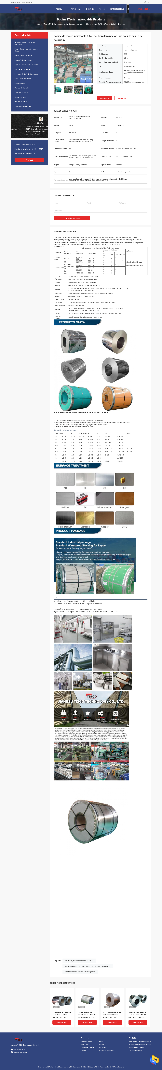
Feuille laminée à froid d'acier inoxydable (25, 43)
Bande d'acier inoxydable (23, 60)
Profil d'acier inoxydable (23, 79)
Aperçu (39, 24)
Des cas (101, 1044)
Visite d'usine (85, 1044)
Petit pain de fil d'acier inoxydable (26, 74)
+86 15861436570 (37, 149)
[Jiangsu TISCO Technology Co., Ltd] (18, 9)
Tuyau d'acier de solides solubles (26, 65)
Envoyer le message (72, 218)
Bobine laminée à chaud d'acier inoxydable (80, 972)
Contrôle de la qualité (87, 1047)
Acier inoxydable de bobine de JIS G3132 (79, 961)
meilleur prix (104, 98)
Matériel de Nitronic (21, 102)
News (101, 1041)
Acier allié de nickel (21, 92)
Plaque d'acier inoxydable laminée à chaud (27, 50)
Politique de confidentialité (106, 1050)
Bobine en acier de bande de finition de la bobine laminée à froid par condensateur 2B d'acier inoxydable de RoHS (61, 1015)
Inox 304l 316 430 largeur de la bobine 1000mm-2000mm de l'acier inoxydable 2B (112, 1015)
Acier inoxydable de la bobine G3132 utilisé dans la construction (87, 966)
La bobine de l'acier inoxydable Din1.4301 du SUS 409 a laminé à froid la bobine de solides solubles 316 (87, 1015)
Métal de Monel (20, 83)
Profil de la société (86, 1041)
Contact (29, 160)
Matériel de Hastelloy (22, 88)
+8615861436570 (29, 153)
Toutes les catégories (135, 1050)
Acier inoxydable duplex (23, 106)
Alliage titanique (20, 97)
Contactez (122, 98)
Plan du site (102, 1047)
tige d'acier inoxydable (22, 69)
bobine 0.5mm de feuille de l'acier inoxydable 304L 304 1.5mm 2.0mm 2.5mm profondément (137, 1015)
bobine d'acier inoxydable (53, 24)
